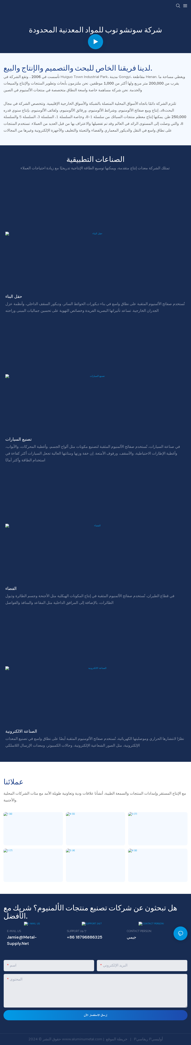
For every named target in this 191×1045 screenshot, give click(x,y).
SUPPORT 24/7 (76, 931)
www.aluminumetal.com (82, 1039)
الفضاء (11, 588)
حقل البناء (13, 296)
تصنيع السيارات (18, 439)
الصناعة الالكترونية (21, 731)
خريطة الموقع (116, 1039)
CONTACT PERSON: (139, 931)
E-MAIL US (14, 931)
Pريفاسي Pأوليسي (148, 1039)
